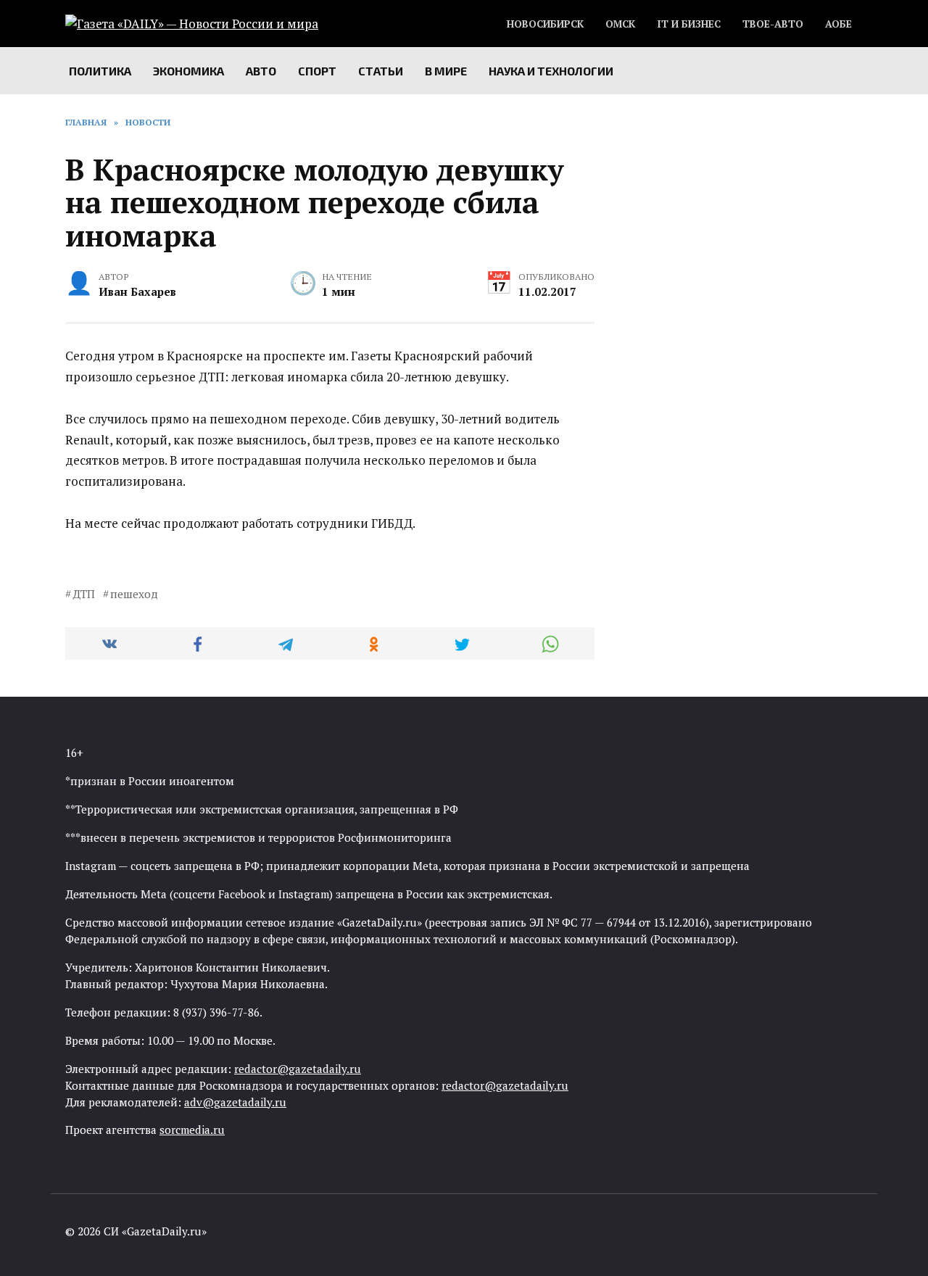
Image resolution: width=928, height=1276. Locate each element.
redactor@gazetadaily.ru (297, 1068)
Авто (261, 71)
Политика (100, 71)
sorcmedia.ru (192, 1129)
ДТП (83, 594)
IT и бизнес (689, 23)
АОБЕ (838, 23)
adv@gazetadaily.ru (235, 1102)
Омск (620, 23)
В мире (446, 71)
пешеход (134, 594)
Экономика (188, 71)
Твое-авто (772, 23)
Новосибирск (545, 23)
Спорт (317, 71)
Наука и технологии (551, 71)
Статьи (380, 71)
